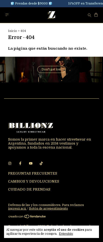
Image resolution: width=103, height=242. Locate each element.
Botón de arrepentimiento (48, 208)
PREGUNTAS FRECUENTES (32, 173)
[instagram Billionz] (10, 163)
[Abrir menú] (7, 15)
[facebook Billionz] (20, 163)
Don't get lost (52, 69)
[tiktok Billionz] (41, 163)
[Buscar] (90, 15)
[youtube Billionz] (30, 163)
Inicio (12, 31)
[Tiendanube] (27, 217)
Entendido (66, 234)
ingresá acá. (17, 208)
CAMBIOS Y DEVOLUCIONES (33, 181)
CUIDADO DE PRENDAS (29, 189)
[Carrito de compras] (96, 15)
